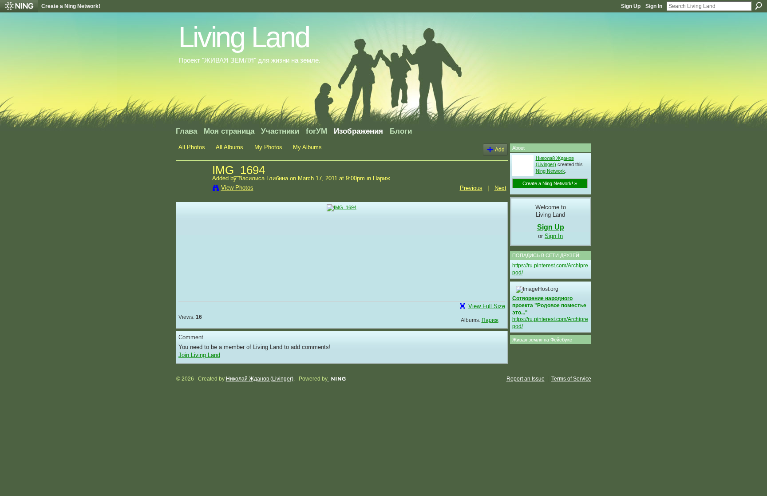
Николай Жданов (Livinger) (259, 379)
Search (758, 6)
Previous (471, 188)
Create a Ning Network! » (549, 183)
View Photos (237, 187)
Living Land (243, 37)
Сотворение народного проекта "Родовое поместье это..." (549, 305)
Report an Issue (525, 379)
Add (500, 149)
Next (500, 188)
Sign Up (630, 6)
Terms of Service (571, 379)
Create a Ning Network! (70, 6)
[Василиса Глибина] (192, 189)
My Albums (307, 147)
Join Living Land (199, 355)
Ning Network (550, 171)
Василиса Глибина (263, 178)
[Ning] (19, 6)
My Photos (268, 147)
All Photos (191, 147)
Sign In (653, 6)
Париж (381, 178)
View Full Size (486, 306)
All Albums (229, 147)
